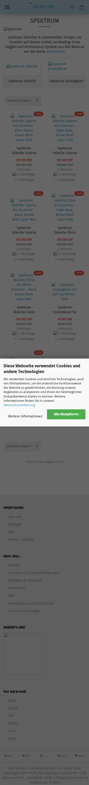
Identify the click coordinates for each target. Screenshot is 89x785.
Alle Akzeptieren (66, 414)
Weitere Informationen (25, 416)
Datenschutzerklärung (19, 405)
